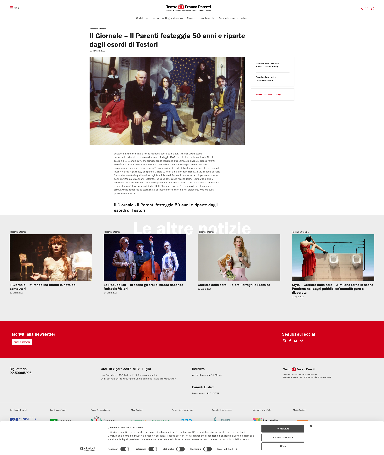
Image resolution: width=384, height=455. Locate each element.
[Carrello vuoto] (372, 8)
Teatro (155, 18)
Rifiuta (282, 446)
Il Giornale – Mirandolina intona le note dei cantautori (43, 287)
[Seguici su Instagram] (284, 341)
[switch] (152, 449)
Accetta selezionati (283, 437)
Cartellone (142, 18)
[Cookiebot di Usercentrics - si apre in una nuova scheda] (88, 449)
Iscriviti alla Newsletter (267, 95)
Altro (243, 18)
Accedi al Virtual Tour (266, 67)
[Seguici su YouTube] (295, 341)
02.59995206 (21, 372)
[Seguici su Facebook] (290, 341)
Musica (191, 18)
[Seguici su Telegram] (301, 341)
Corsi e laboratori (228, 18)
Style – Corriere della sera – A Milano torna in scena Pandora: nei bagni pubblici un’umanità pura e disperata (332, 289)
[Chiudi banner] (311, 426)
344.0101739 (212, 393)
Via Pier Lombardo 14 (203, 374)
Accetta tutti (283, 428)
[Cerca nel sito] (361, 8)
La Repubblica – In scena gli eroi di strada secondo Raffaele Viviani (143, 287)
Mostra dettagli (225, 449)
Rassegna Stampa (98, 28)
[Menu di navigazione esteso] (11, 7)
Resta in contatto (22, 342)
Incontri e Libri (207, 18)
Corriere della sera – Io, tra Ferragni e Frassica (234, 285)
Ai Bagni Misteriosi (172, 18)
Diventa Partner (263, 81)
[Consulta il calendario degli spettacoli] (366, 8)
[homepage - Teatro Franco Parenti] (192, 7)
